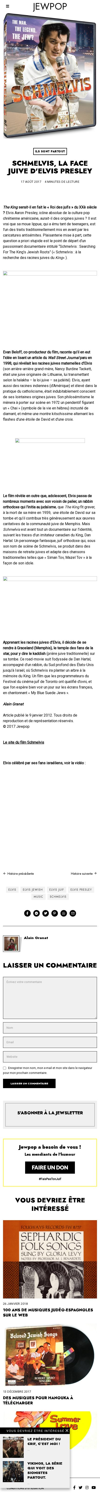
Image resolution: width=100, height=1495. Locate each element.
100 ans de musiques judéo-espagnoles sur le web (48, 1312)
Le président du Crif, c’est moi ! (44, 1441)
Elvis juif (56, 890)
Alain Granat (36, 937)
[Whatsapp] (63, 913)
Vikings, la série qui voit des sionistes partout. (44, 1470)
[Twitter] (45, 913)
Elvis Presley (81, 890)
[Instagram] (87, 1487)
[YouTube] (93, 1487)
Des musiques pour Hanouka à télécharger (38, 1400)
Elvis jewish (33, 890)
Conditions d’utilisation (25, 1488)
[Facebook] (27, 913)
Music (38, 897)
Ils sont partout (50, 151)
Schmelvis (58, 897)
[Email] (73, 913)
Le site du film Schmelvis (23, 742)
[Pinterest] (54, 913)
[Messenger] (36, 913)
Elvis (12, 890)
